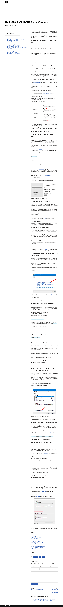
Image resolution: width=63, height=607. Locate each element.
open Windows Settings (47, 175)
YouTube (6, 28)
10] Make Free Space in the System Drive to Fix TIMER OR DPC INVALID (17, 48)
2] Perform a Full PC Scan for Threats (14, 38)
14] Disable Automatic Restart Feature (14, 53)
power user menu (45, 453)
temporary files (36, 377)
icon (44, 491)
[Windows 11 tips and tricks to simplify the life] (6, 2)
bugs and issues (41, 169)
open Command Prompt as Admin (45, 432)
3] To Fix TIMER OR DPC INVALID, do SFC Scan (16, 39)
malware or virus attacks (37, 82)
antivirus (44, 218)
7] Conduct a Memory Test (35, 541)
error (43, 556)
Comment (33, 570)
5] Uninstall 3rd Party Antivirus (13, 41)
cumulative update (41, 167)
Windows (16, 25)
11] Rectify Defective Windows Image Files (38, 546)
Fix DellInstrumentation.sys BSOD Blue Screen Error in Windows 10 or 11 (43, 600)
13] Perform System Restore (12, 52)
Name (32, 566)
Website (50, 566)
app (47, 93)
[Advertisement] (26, 13)
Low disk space (43, 374)
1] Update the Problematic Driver (36, 533)
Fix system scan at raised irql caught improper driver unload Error (41, 601)
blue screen (36, 556)
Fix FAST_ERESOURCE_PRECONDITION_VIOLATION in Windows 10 (43, 599)
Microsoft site (33, 354)
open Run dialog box (49, 59)
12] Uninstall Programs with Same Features (15, 51)
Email (41, 566)
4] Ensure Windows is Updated (13, 40)
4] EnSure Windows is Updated (36, 537)
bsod (40, 556)
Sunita (7, 25)
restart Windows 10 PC (46, 249)
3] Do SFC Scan (33, 536)
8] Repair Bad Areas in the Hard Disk (14, 45)
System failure (37, 496)
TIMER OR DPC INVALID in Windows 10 (13, 35)
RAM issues (53, 294)
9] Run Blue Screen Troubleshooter (13, 46)
